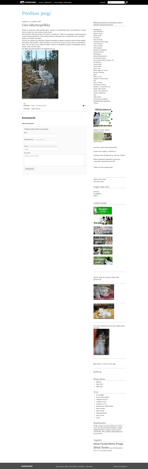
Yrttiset (96, 103)
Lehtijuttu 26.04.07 (102, 399)
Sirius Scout (100, 415)
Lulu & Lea (97, 68)
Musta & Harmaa (99, 72)
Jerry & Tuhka (98, 46)
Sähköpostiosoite (34, 139)
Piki (95, 80)
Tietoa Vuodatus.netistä (62, 466)
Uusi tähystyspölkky (36, 25)
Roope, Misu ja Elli (99, 89)
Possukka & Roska (100, 84)
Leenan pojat (98, 64)
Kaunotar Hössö (99, 52)
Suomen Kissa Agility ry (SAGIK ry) (105, 151)
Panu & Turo (97, 76)
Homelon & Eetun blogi (101, 42)
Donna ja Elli (97, 35)
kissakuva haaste (106, 450)
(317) (99, 384)
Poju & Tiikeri (98, 82)
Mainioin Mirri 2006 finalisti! (104, 406)
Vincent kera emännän (101, 99)
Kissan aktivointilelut (102, 397)
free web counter (99, 181)
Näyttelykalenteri (101, 413)
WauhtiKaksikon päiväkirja (102, 101)
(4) (98, 382)
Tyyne (98, 417)
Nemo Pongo (36, 108)
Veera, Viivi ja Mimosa (101, 91)
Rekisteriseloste (73, 466)
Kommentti (27, 153)
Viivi (95, 95)
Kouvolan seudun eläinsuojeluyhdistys (105, 147)
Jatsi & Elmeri (98, 44)
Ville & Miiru (97, 97)
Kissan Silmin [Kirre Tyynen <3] (103, 60)
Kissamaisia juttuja (99, 58)
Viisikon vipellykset (100, 93)
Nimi (26, 133)
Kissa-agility (100, 395)
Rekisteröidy (67, 2)
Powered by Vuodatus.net (120, 466)
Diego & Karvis (98, 33)
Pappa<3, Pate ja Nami (101, 78)
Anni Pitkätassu (98, 31)
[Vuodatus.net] (27, 466)
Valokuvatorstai (98, 141)
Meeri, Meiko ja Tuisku (101, 70)
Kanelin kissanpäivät (100, 50)
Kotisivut (96, 191)
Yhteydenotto (89, 466)
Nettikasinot (48, 2)
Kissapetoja (97, 62)
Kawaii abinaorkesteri (100, 56)
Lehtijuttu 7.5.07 (101, 404)
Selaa (58, 2)
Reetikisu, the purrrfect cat (102, 87)
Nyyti (95, 74)
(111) (99, 386)
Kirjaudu (102, 2)
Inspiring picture (98, 132)
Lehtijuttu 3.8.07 (101, 402)
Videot (96, 196)
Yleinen (98, 450)
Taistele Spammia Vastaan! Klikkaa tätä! (106, 277)
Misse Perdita (100, 408)
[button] (52, 2)
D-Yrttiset (96, 38)
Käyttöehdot (81, 466)
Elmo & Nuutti (98, 39)
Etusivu (41, 2)
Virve (95, 450)
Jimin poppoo (98, 48)
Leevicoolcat (97, 66)
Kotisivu (40, 146)
